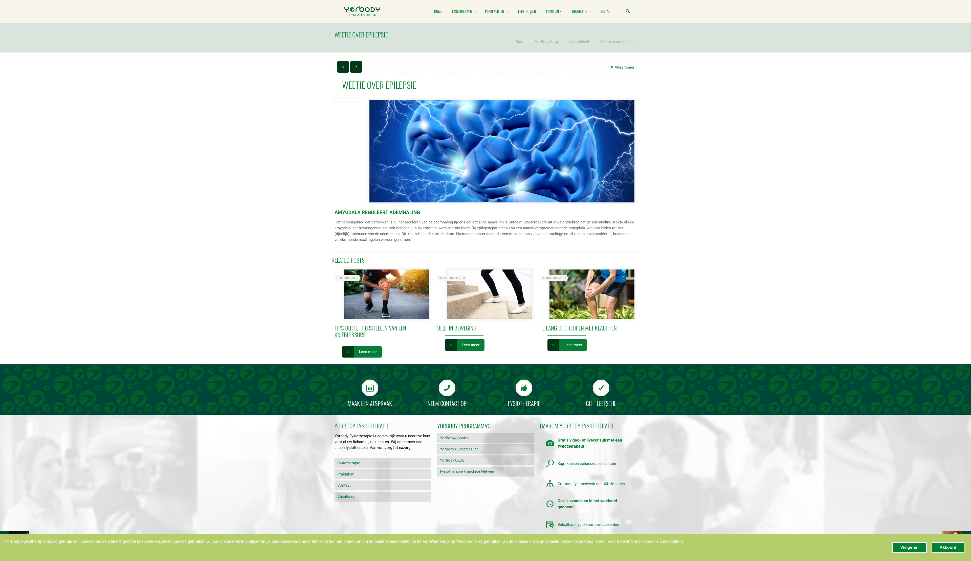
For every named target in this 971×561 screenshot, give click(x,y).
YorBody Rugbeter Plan (459, 449)
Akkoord (948, 547)
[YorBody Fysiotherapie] (362, 11)
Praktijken (345, 474)
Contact (344, 485)
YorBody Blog (546, 41)
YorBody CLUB (452, 460)
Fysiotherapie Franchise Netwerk (467, 471)
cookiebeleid (671, 541)
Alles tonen (624, 67)
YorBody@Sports (454, 438)
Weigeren (909, 547)
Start (520, 41)
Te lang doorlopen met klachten (578, 328)
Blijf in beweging (456, 328)
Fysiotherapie (348, 463)
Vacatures (346, 496)
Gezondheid (579, 41)
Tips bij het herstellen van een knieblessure (370, 331)
